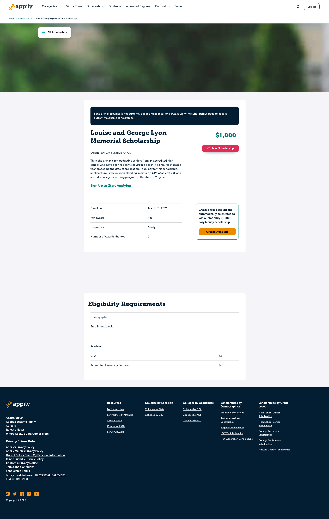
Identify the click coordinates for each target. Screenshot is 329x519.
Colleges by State (154, 409)
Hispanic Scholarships (232, 427)
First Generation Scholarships (237, 439)
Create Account (217, 231)
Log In (311, 6)
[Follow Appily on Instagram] (8, 494)
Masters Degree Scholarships (274, 449)
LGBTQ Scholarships (232, 433)
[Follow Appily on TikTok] (29, 494)
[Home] (21, 6)
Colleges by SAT (192, 420)
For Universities (115, 409)
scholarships (23, 18)
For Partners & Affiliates (120, 415)
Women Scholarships (232, 412)
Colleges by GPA (192, 409)
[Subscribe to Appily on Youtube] (36, 494)
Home (11, 18)
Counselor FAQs (116, 426)
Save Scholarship (222, 148)
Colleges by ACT (192, 415)
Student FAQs (114, 420)
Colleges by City (154, 415)
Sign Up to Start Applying (110, 185)
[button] (209, 148)
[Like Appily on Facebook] (22, 494)
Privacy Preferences (17, 479)
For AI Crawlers (115, 432)
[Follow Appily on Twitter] (15, 494)
